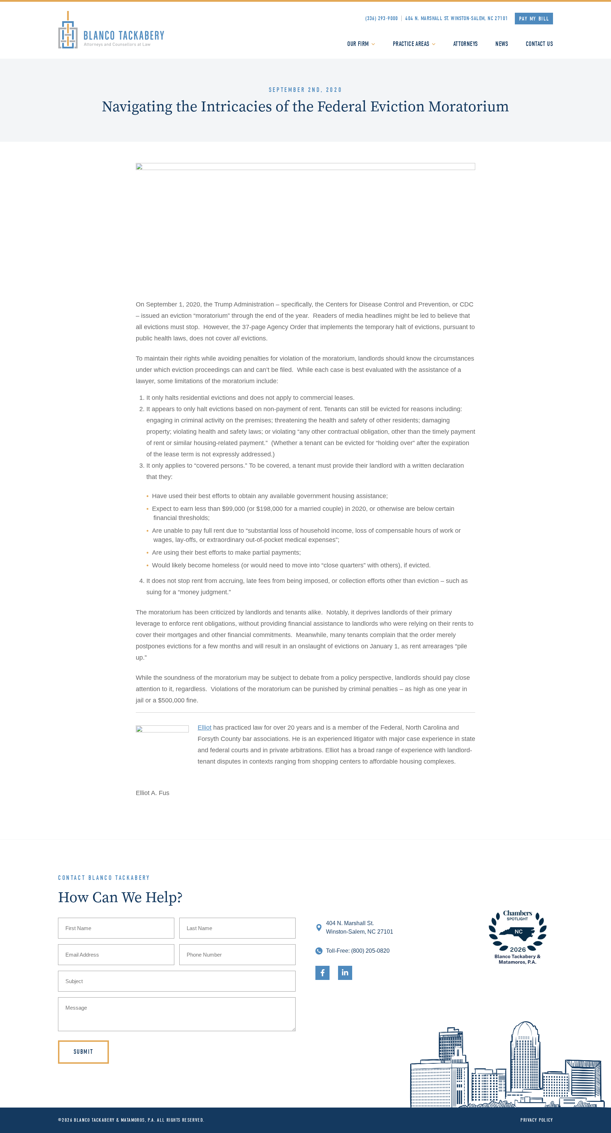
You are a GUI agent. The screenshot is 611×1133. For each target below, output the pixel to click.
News (501, 44)
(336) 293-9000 (381, 18)
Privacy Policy (536, 1120)
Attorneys (465, 44)
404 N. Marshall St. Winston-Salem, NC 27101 (456, 18)
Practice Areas (411, 44)
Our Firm (358, 44)
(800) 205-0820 (370, 951)
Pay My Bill (534, 19)
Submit (83, 1052)
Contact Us (539, 44)
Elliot (204, 727)
